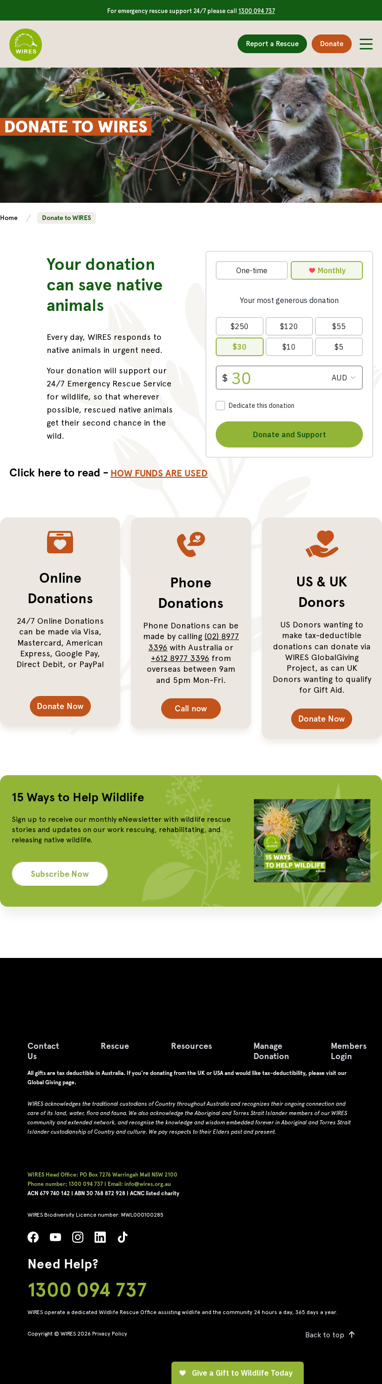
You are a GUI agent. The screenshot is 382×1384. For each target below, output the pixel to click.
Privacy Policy (109, 1333)
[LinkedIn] (100, 1240)
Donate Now (60, 706)
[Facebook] (33, 1240)
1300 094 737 (257, 10)
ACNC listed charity (154, 1193)
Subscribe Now (60, 874)
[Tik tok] (122, 1240)
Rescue (115, 1046)
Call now (191, 708)
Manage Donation (271, 1051)
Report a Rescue (272, 44)
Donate (331, 44)
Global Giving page (51, 1082)
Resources (191, 1046)
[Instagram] (77, 1240)
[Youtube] (55, 1240)
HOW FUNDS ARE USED (159, 473)
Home (10, 217)
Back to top (324, 1334)
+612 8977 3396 (180, 658)
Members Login (349, 1051)
